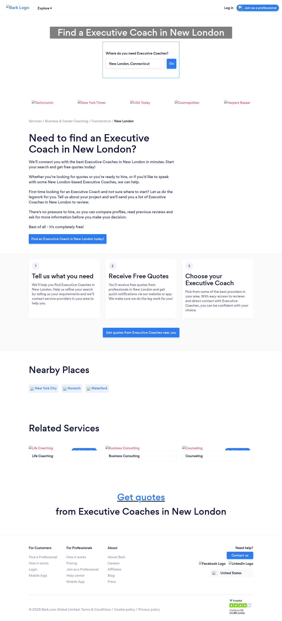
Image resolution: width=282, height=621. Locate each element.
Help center (75, 575)
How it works (39, 563)
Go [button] (171, 63)
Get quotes (141, 497)
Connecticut (101, 121)
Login (33, 569)
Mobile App (38, 575)
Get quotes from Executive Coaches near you (141, 332)
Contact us (240, 555)
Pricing (71, 563)
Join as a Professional (82, 569)
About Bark (116, 557)
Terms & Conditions (96, 609)
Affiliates (114, 569)
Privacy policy (149, 609)
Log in (228, 8)
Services (35, 121)
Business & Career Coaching (66, 121)
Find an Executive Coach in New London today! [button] (67, 239)
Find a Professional (43, 557)
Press (112, 581)
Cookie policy (124, 609)
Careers (114, 563)
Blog (111, 575)
